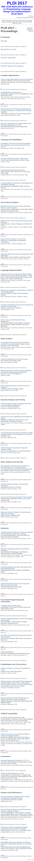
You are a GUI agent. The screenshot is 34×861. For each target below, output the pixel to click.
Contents (29, 28)
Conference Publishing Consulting (24, 17)
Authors (30, 31)
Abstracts (29, 29)
